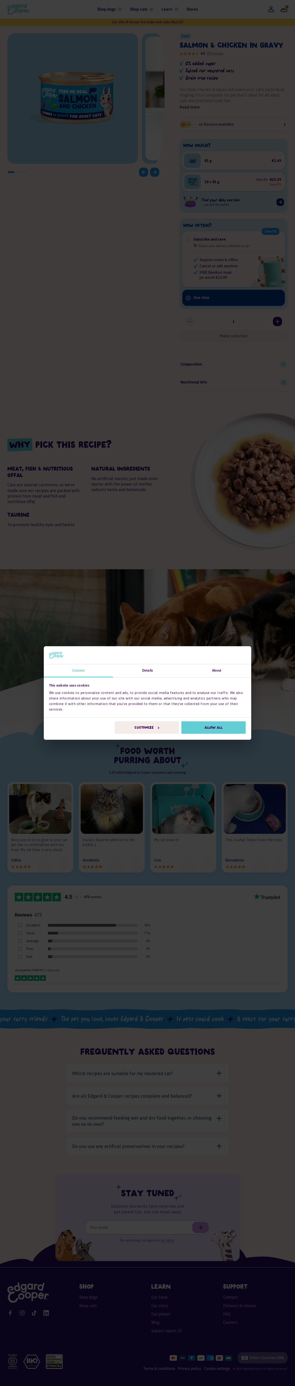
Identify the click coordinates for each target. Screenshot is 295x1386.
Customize (144, 727)
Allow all (213, 727)
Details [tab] (147, 670)
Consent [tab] (78, 670)
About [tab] (216, 670)
